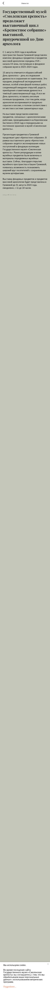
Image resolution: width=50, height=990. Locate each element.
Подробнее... (9, 987)
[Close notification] (48, 964)
